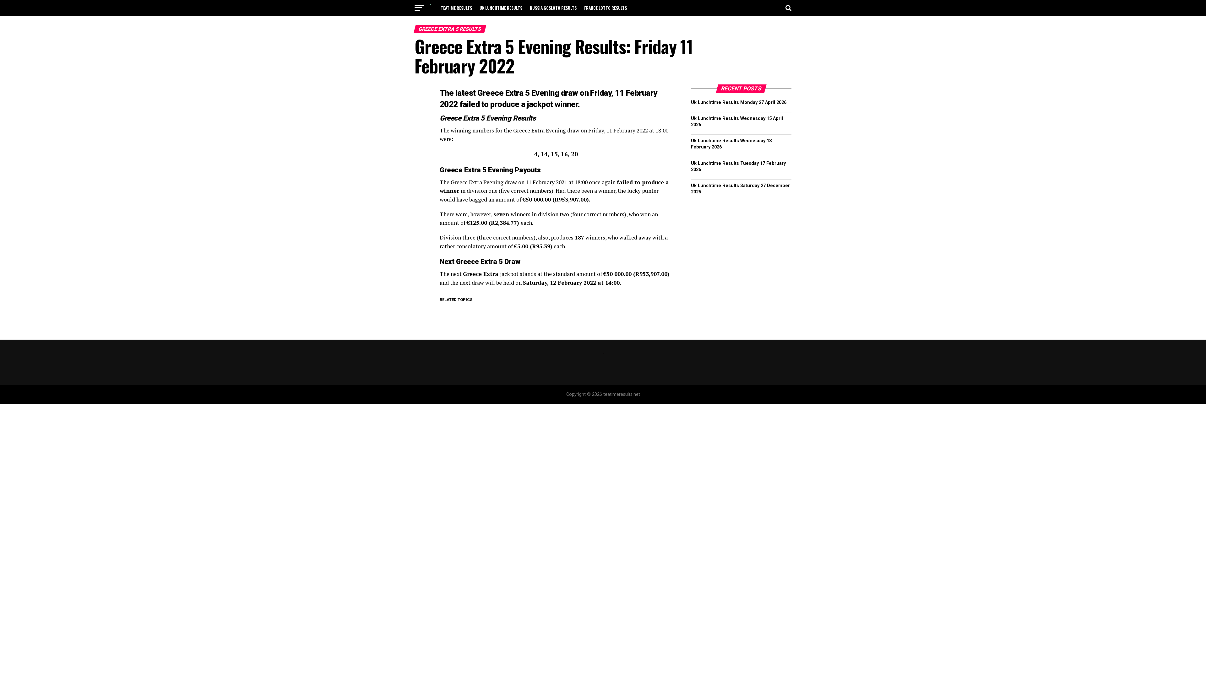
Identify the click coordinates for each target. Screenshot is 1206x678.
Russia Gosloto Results (553, 7)
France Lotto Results (605, 7)
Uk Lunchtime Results (501, 7)
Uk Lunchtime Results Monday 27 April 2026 (738, 102)
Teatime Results (456, 7)
